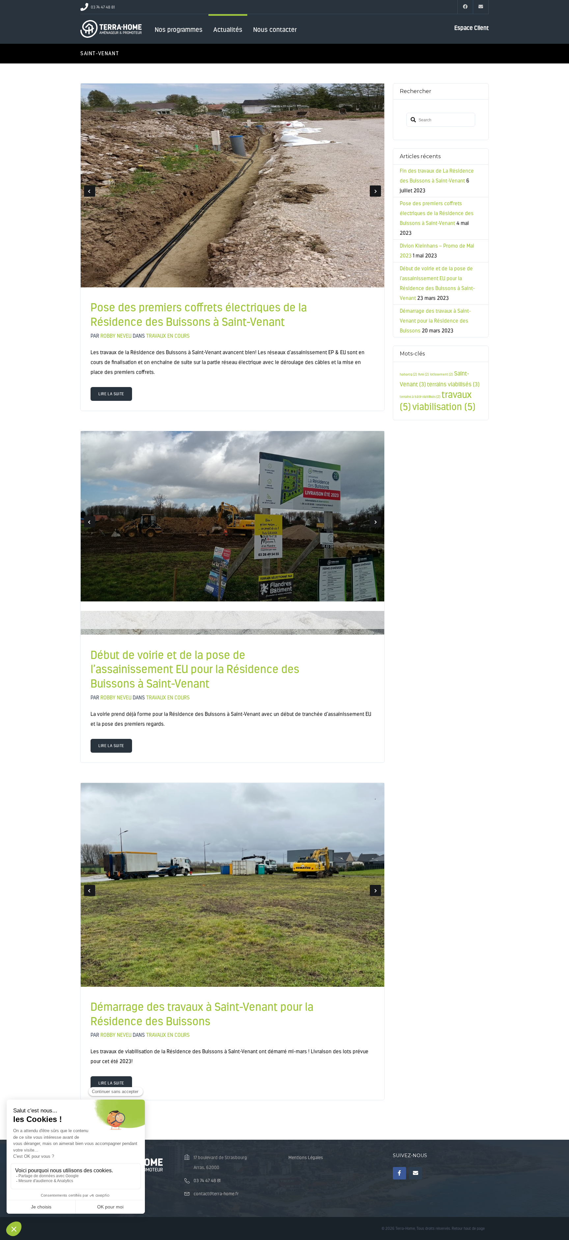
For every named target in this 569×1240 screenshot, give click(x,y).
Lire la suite (111, 394)
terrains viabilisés (453, 384)
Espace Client (471, 28)
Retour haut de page (468, 1228)
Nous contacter (275, 30)
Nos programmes (179, 30)
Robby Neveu (115, 336)
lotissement (441, 374)
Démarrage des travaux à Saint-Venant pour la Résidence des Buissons (202, 1014)
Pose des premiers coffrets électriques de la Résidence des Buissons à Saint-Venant (199, 315)
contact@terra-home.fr (216, 1194)
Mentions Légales (305, 1157)
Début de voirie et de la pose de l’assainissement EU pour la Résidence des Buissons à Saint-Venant (195, 669)
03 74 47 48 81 (207, 1180)
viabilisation (443, 406)
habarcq (408, 374)
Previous (89, 191)
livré (423, 374)
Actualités (227, 30)
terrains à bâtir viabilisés (420, 397)
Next (375, 191)
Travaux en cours (168, 336)
